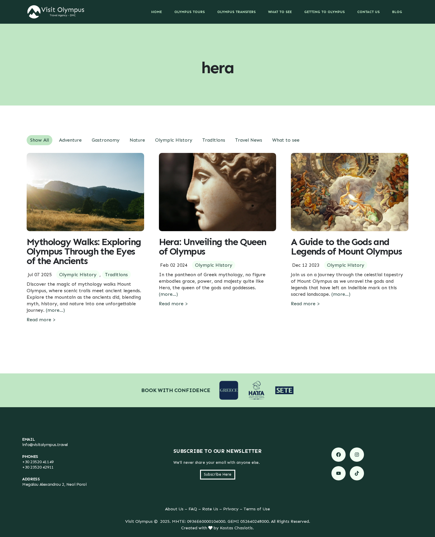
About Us (174, 509)
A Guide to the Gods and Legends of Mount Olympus (346, 246)
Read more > (41, 319)
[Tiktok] (357, 473)
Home (156, 12)
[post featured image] (85, 192)
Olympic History (173, 140)
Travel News (248, 140)
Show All (39, 140)
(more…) (55, 310)
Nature (137, 140)
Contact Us (368, 12)
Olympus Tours (189, 12)
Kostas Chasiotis (236, 527)
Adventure (70, 140)
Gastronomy (106, 140)
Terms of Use (257, 509)
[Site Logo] (56, 11)
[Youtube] (338, 473)
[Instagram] (357, 455)
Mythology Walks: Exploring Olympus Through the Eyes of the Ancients (84, 251)
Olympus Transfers (236, 12)
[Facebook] (338, 455)
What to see (285, 140)
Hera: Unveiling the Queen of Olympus (212, 246)
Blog (397, 12)
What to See (280, 12)
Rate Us (210, 509)
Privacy (231, 509)
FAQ (192, 509)
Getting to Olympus (324, 12)
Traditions (213, 140)
